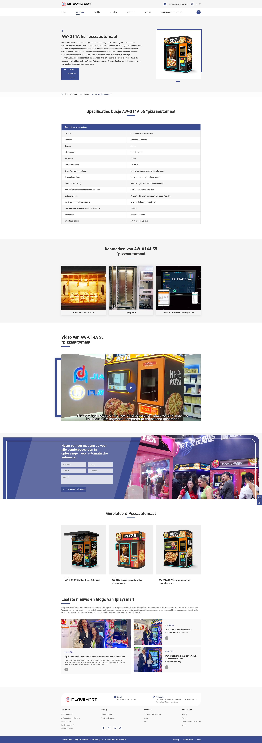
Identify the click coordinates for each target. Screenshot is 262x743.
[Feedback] (259, 502)
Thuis (63, 12)
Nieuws (148, 12)
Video (146, 718)
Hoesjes (113, 12)
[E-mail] (259, 497)
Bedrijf (97, 12)
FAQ (145, 721)
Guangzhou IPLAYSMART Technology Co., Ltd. (90, 740)
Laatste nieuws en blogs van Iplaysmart (97, 599)
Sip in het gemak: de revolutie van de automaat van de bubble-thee (94, 656)
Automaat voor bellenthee (70, 718)
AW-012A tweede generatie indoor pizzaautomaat (127, 581)
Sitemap (176, 740)
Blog (183, 725)
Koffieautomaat (67, 728)
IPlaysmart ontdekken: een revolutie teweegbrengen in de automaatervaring (181, 659)
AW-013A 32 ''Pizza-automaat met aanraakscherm (174, 581)
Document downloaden (152, 714)
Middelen (130, 12)
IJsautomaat (66, 721)
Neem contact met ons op (171, 12)
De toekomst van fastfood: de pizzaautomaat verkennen (178, 631)
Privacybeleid (188, 740)
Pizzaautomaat (83, 94)
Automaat (80, 12)
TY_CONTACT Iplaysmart (74, 489)
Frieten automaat (67, 725)
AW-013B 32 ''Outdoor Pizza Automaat (82, 580)
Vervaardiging (106, 714)
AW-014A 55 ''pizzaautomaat (100, 94)
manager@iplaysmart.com (176, 4)
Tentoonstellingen (107, 718)
